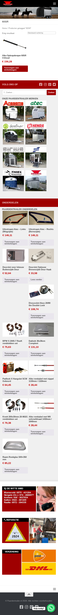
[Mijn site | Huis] (10, 3)
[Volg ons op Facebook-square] (40, 84)
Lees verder (36, 279)
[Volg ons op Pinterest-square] (49, 84)
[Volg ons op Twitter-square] (54, 84)
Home (4, 28)
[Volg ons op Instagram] (45, 84)
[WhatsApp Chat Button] (51, 608)
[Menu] (54, 3)
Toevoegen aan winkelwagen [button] (11, 69)
